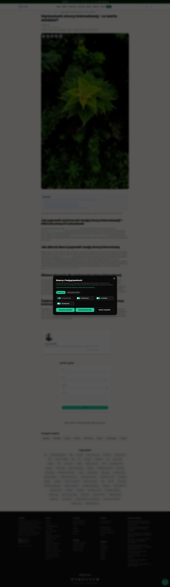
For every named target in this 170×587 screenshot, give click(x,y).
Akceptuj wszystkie (65, 310)
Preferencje (60, 292)
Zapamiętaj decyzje (84, 310)
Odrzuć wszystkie (104, 310)
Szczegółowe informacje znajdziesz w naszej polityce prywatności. (75, 287)
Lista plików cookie (73, 292)
